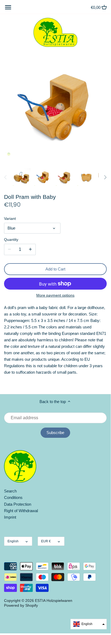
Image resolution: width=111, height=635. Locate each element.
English (13, 541)
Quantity (11, 240)
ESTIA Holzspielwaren (53, 601)
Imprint (10, 517)
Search (10, 491)
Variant (10, 219)
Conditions (13, 497)
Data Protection (17, 504)
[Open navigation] (8, 7)
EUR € (46, 541)
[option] (21, 177)
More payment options (55, 295)
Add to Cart (55, 269)
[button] (88, 624)
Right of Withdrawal (21, 510)
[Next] (105, 177)
